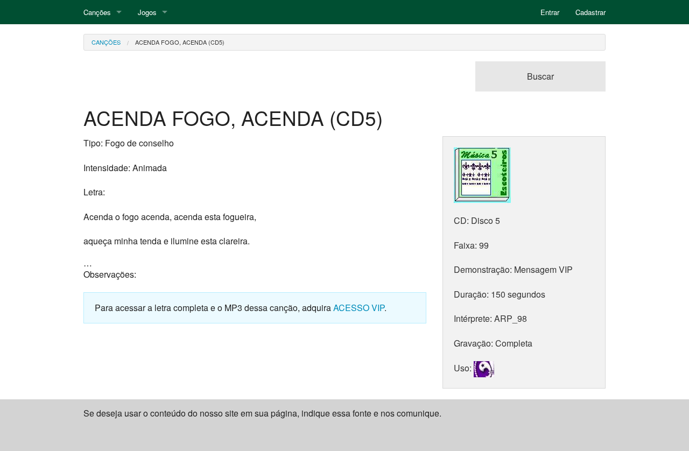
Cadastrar (590, 12)
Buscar (540, 76)
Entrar (549, 12)
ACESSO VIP (358, 307)
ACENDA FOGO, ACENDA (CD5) (179, 42)
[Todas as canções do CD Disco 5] (482, 174)
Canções (97, 12)
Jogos (147, 12)
